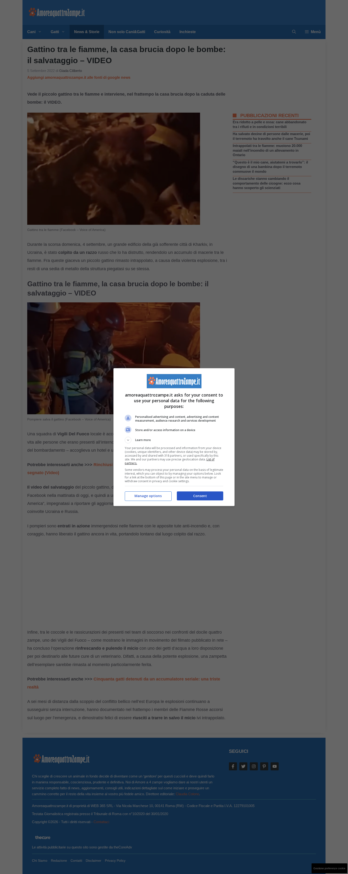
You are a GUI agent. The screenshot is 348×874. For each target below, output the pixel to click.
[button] (174, 440)
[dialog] (174, 437)
